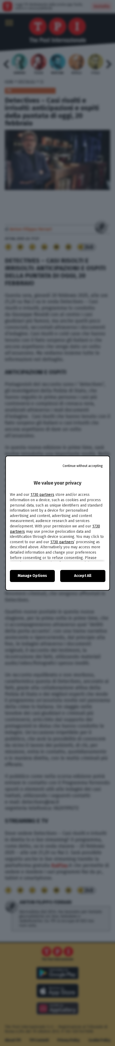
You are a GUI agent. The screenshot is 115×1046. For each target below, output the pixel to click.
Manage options (32, 575)
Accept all (82, 575)
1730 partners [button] (42, 494)
